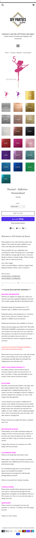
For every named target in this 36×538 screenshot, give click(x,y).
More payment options (18, 223)
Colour (17, 203)
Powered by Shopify (29, 528)
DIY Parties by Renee (17, 528)
